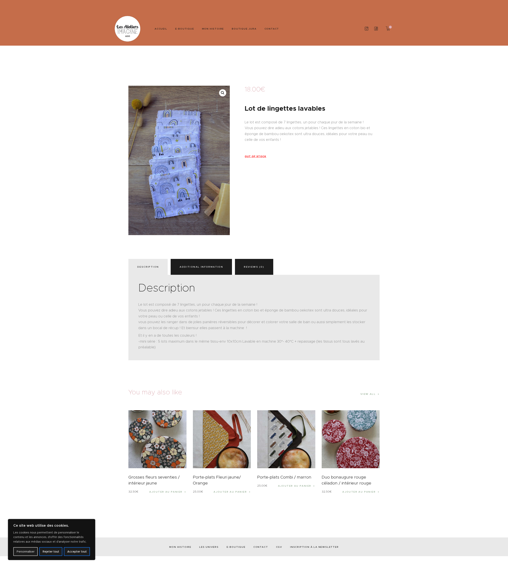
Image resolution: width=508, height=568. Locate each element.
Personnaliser (26, 551)
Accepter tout (77, 551)
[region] (51, 539)
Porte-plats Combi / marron (284, 477)
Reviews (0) (254, 266)
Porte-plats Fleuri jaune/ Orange (217, 480)
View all (368, 393)
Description (148, 266)
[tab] (149, 267)
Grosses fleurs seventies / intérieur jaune (154, 480)
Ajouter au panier (166, 491)
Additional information (201, 266)
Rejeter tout (51, 551)
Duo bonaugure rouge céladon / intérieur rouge (346, 480)
